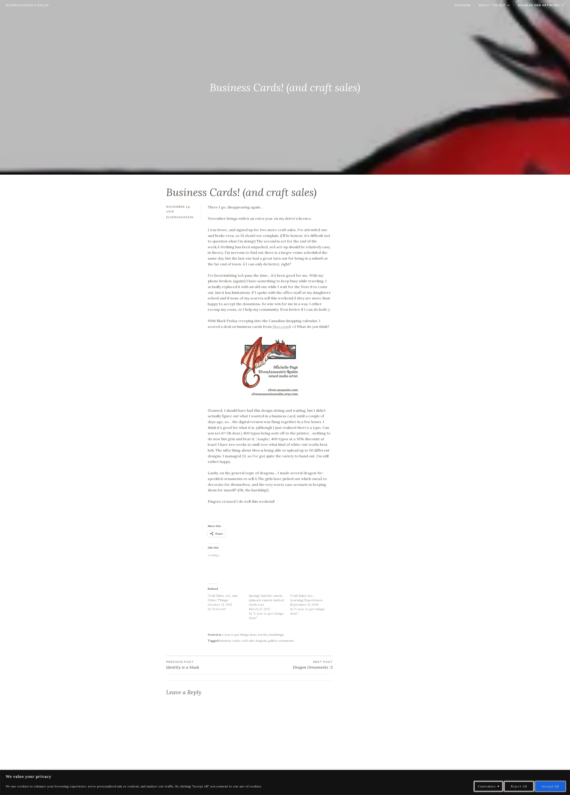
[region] (285, 782)
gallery (272, 641)
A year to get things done (239, 635)
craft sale (247, 641)
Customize (487, 786)
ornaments (286, 641)
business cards (229, 641)
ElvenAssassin (179, 217)
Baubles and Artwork (539, 5)
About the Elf (491, 5)
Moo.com (281, 326)
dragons (261, 641)
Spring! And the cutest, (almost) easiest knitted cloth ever (266, 600)
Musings (463, 5)
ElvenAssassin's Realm (27, 5)
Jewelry (263, 635)
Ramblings (276, 635)
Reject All (519, 786)
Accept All (550, 786)
